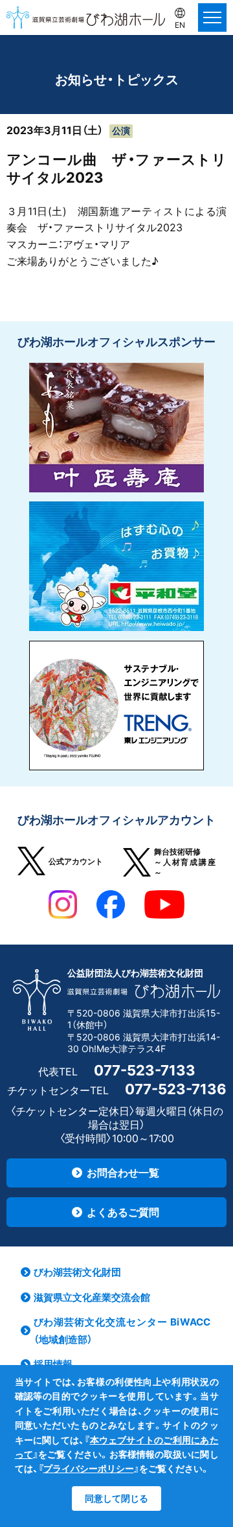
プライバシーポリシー (88, 1468)
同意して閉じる (116, 1498)
